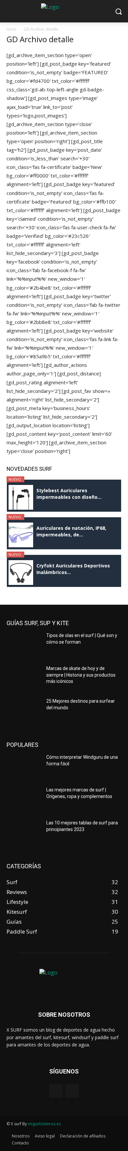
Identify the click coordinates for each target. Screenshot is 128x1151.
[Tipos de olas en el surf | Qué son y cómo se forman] (24, 646)
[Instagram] (72, 1091)
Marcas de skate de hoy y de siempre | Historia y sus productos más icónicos (81, 675)
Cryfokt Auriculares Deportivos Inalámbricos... (73, 568)
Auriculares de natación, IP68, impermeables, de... (71, 531)
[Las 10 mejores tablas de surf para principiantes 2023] (24, 833)
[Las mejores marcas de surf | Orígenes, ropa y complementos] (24, 800)
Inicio (11, 29)
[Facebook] (56, 1091)
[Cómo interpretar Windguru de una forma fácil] (24, 767)
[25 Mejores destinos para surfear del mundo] (24, 711)
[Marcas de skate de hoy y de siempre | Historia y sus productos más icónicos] (24, 679)
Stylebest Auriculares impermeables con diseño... (68, 493)
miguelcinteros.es (44, 1124)
